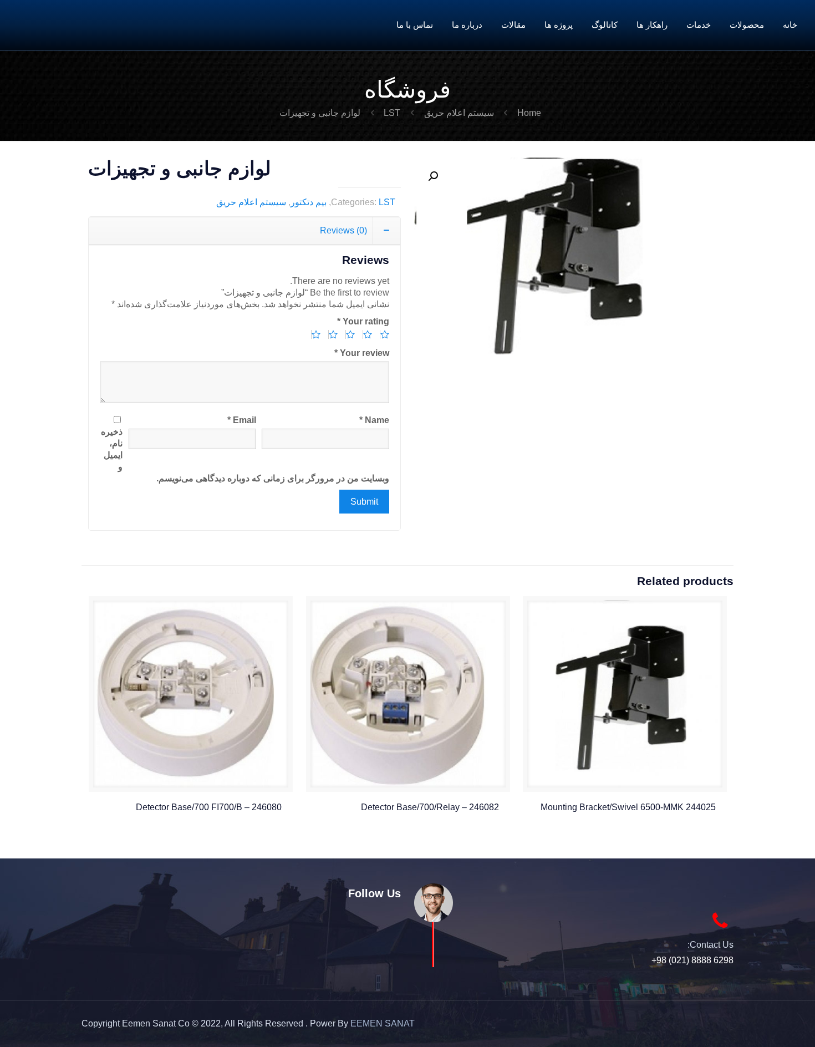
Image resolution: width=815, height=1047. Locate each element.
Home (529, 113)
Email (241, 420)
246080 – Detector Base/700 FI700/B (209, 807)
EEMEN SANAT (382, 1023)
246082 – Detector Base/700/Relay (430, 807)
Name (374, 420)
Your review (361, 353)
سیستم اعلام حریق (459, 113)
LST (392, 113)
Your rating (363, 321)
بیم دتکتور (309, 202)
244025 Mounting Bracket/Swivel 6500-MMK (628, 807)
